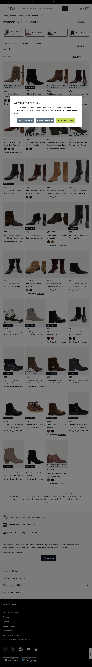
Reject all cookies (45, 120)
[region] (46, 111)
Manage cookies (25, 120)
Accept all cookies (66, 120)
